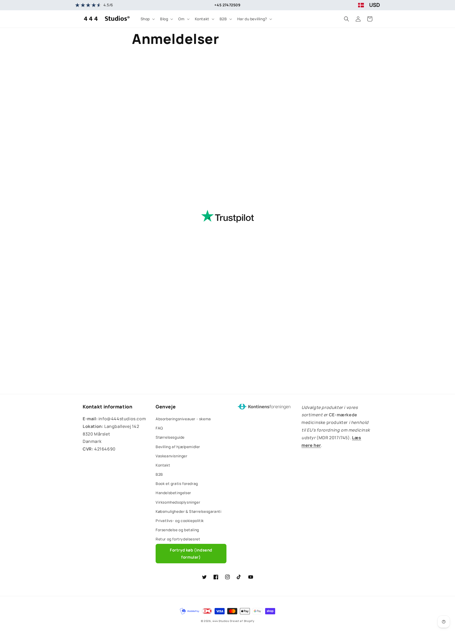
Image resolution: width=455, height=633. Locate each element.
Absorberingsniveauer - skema (183, 418)
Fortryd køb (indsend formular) (191, 553)
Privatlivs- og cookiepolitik (180, 520)
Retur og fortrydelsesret (178, 538)
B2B (159, 474)
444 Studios (220, 621)
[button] (147, 18)
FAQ (159, 428)
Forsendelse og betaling (177, 529)
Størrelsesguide (170, 437)
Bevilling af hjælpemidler (178, 446)
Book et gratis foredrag (177, 483)
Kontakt (163, 465)
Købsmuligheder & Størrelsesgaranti (188, 511)
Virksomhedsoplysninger (178, 502)
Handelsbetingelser (173, 492)
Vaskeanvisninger (171, 455)
